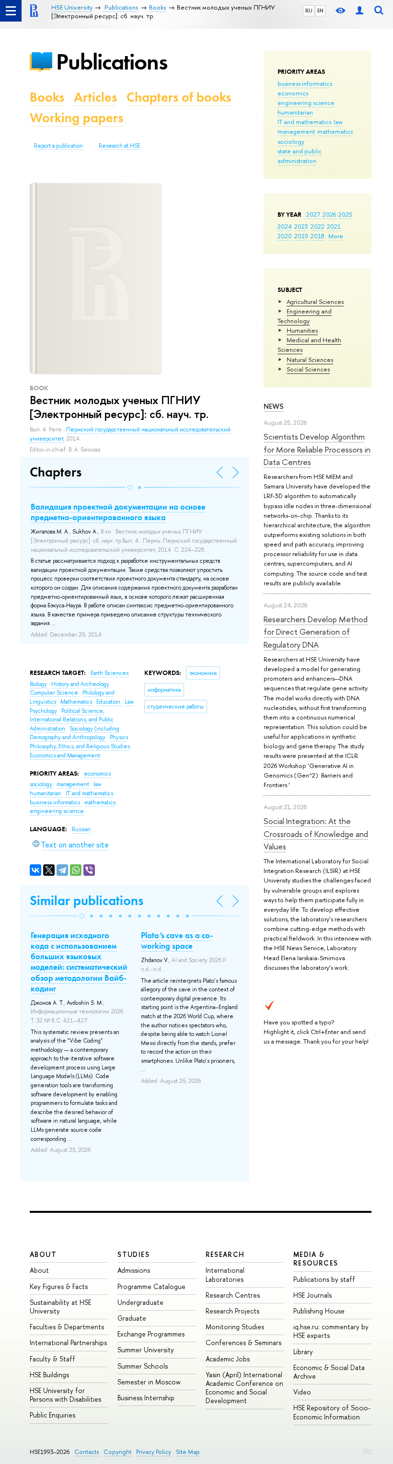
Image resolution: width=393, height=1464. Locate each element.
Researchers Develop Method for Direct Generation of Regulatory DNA (316, 632)
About (43, 1254)
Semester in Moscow (149, 1381)
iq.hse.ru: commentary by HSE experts (331, 1331)
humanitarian (295, 112)
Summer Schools (142, 1366)
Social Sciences (308, 369)
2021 (334, 226)
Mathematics (76, 702)
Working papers (76, 117)
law (338, 121)
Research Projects (232, 1310)
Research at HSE (119, 146)
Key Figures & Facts (59, 1286)
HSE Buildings (49, 1374)
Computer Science (55, 693)
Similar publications (86, 900)
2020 (284, 236)
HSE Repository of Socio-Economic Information (331, 1412)
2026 (329, 214)
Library (303, 1351)
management (296, 131)
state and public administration (299, 156)
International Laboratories (225, 1274)
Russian (81, 829)
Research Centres (233, 1295)
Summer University (145, 1349)
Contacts (86, 1452)
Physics (119, 737)
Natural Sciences (310, 359)
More (335, 236)
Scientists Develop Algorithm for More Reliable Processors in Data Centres (317, 449)
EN (320, 10)
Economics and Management (65, 755)
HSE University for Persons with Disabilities (65, 1395)
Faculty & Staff (52, 1358)
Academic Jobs (228, 1358)
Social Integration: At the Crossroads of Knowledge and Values (316, 833)
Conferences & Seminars (243, 1342)
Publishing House (319, 1310)
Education (109, 702)
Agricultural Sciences (315, 301)
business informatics (304, 83)
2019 (301, 236)
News (274, 406)
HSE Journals (312, 1295)
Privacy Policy (153, 1452)
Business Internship (145, 1397)
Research (225, 1254)
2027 (313, 214)
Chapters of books (179, 97)
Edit (367, 1450)
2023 (301, 226)
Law (129, 702)
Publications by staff (324, 1279)
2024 (284, 226)
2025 (345, 214)
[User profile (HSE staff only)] (359, 11)
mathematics (335, 131)
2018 (317, 236)
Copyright (117, 1452)
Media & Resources (315, 1258)
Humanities (302, 330)
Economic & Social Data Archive (329, 1372)
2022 (317, 226)
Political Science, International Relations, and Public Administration (72, 719)
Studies (133, 1254)
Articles (95, 97)
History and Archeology (80, 684)
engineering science (306, 102)
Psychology (44, 711)
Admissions (133, 1270)
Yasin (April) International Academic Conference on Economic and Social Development (244, 1388)
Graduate (131, 1318)
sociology (290, 141)
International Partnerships (68, 1342)
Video (302, 1391)
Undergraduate (140, 1302)
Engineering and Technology (304, 316)
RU (308, 10)
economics (292, 93)
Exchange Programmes (151, 1333)
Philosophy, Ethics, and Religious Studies (80, 746)
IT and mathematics (304, 121)
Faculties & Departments (67, 1326)
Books (47, 97)
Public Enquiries (52, 1414)
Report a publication (58, 146)
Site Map (188, 1452)
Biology (39, 684)
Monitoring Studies (235, 1326)
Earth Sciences (109, 673)
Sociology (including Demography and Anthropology (74, 733)
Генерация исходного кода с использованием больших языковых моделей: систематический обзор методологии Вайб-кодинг (79, 961)
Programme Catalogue (151, 1286)
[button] (130, 487)
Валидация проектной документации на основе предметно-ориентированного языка (118, 512)
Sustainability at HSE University (60, 1306)
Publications (111, 61)
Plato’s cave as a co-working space (177, 940)
